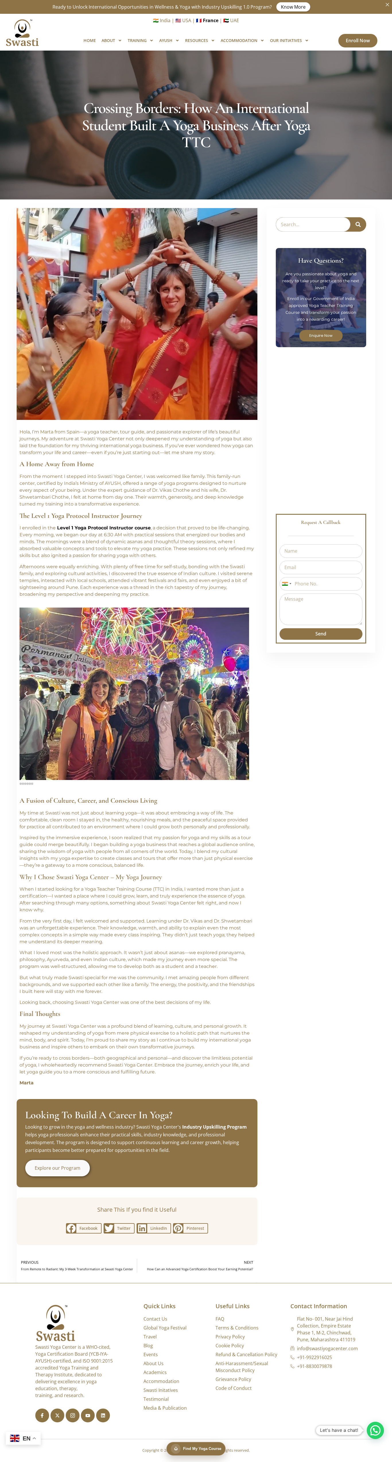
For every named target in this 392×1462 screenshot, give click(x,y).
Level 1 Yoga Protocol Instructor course (104, 528)
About (108, 40)
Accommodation (239, 40)
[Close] (387, 4)
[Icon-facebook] (42, 1415)
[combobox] (286, 583)
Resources (196, 40)
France (210, 20)
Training (137, 40)
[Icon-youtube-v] (88, 1415)
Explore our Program (57, 1168)
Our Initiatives (286, 40)
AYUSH (165, 40)
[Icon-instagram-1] (72, 1415)
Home (90, 40)
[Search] (358, 224)
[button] (26, 694)
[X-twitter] (57, 1415)
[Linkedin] (103, 1415)
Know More (293, 7)
